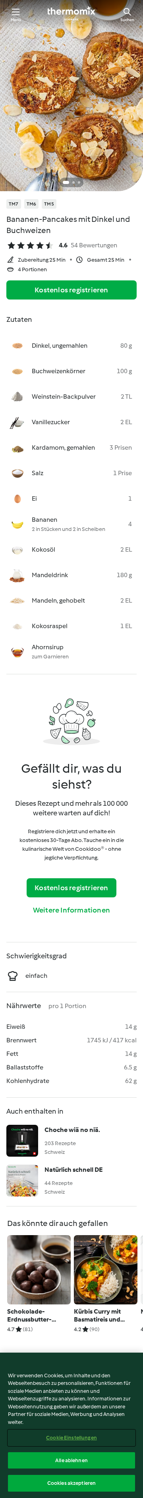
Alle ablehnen (71, 1460)
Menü (16, 19)
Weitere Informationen (71, 910)
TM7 (14, 204)
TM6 (32, 204)
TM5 (49, 204)
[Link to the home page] (71, 14)
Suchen (127, 19)
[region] (71, 1425)
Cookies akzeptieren (71, 1483)
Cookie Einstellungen (71, 1438)
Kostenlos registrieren (71, 290)
